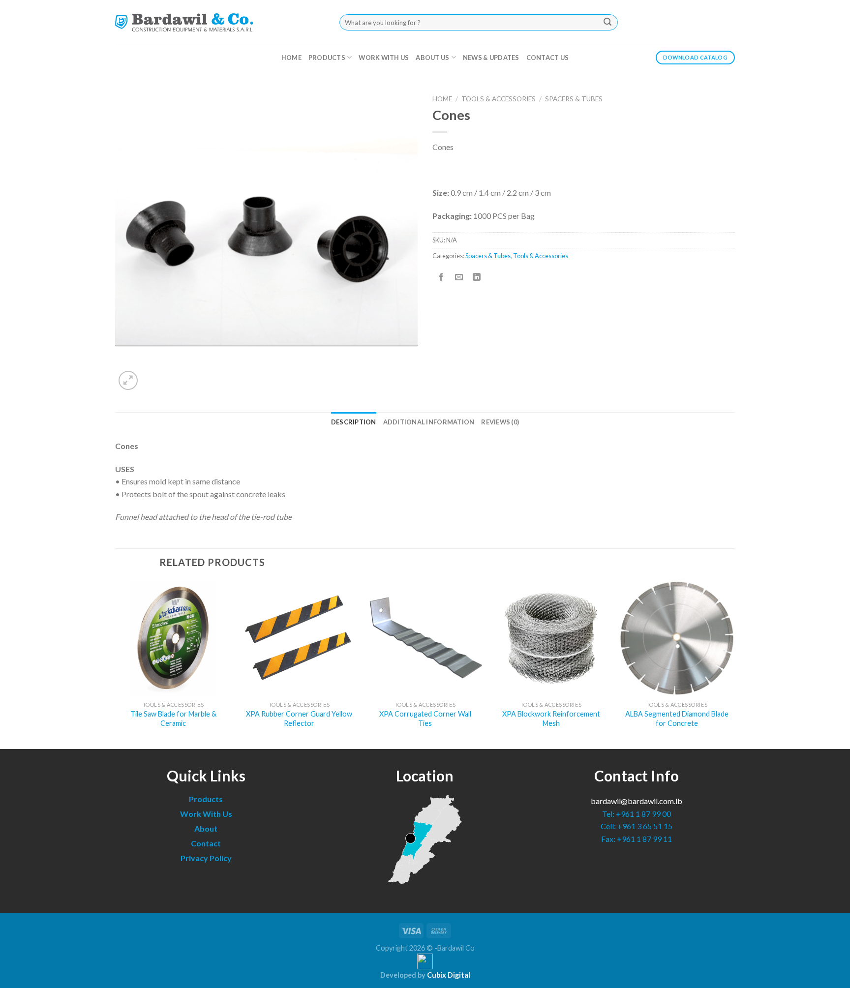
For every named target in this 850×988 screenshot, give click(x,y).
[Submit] (608, 22)
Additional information (429, 422)
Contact (206, 843)
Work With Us (206, 813)
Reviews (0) (500, 422)
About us (432, 57)
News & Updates (491, 57)
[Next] (734, 663)
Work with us (384, 57)
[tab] (353, 422)
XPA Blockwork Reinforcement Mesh (551, 718)
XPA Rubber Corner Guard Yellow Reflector (299, 718)
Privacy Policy (206, 858)
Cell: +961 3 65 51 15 (636, 826)
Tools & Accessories (498, 99)
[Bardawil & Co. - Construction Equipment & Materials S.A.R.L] (184, 22)
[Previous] (115, 663)
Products (326, 57)
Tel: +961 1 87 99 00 (636, 813)
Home (291, 57)
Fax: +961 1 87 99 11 (636, 838)
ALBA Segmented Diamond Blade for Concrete (677, 718)
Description (353, 422)
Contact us (547, 57)
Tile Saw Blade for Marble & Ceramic (173, 718)
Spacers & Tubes (574, 99)
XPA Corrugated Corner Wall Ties (425, 718)
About (205, 828)
